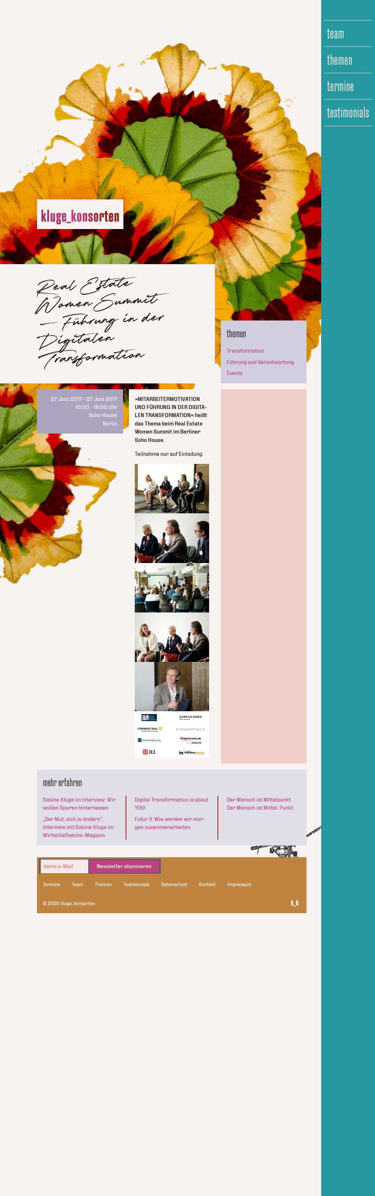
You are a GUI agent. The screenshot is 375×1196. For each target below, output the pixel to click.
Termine (340, 86)
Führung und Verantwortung (260, 362)
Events (234, 373)
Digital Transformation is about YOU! (171, 804)
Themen (339, 60)
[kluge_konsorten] (80, 217)
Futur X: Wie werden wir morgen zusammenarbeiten (170, 823)
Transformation (245, 351)
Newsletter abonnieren (124, 866)
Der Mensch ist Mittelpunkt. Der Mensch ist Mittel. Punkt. (260, 804)
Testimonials (348, 112)
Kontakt (207, 884)
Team (335, 33)
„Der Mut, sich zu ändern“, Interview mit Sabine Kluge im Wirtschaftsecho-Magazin (78, 827)
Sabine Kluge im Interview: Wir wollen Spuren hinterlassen (79, 804)
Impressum (239, 884)
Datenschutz (174, 884)
